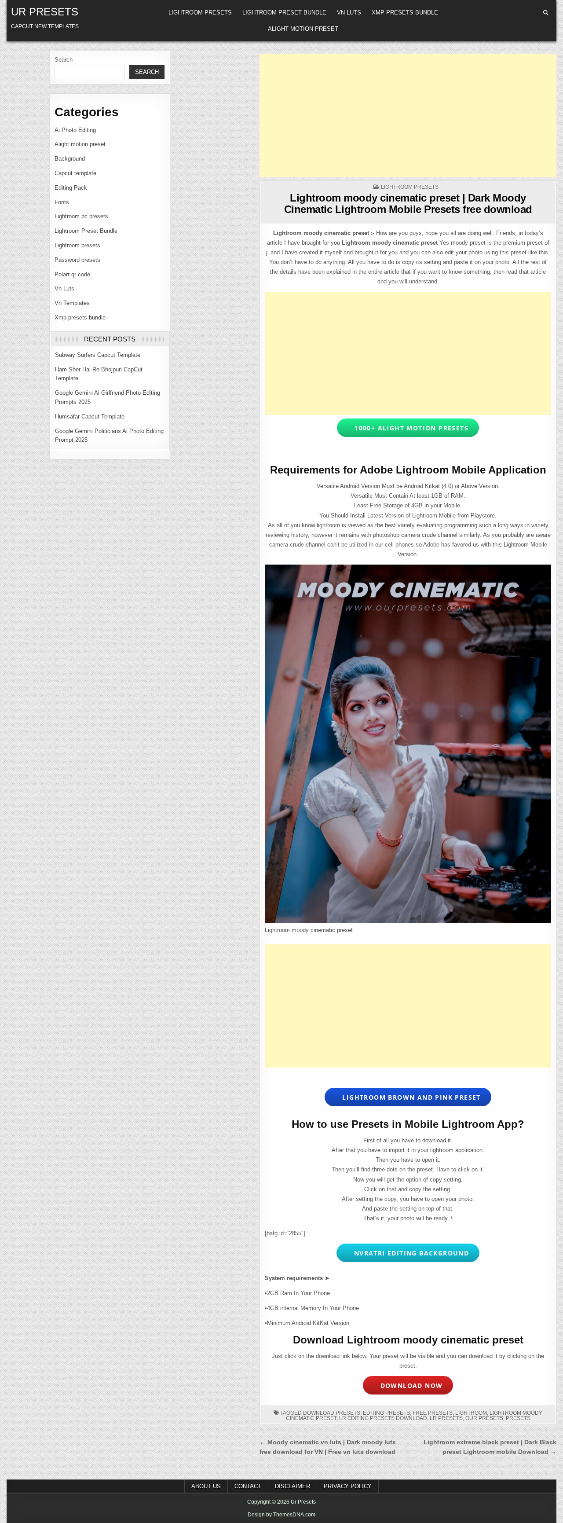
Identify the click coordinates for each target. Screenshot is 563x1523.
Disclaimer (292, 1486)
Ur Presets (44, 12)
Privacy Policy (348, 1486)
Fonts (62, 202)
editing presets (386, 1413)
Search (64, 59)
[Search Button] (546, 12)
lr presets (446, 1418)
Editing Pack (71, 187)
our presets (484, 1418)
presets (518, 1418)
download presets (331, 1413)
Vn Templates (72, 303)
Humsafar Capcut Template (89, 416)
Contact (247, 1486)
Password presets (77, 260)
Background (70, 158)
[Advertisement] (408, 115)
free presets (433, 1413)
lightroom (471, 1413)
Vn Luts (349, 12)
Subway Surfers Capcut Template (97, 355)
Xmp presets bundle (405, 12)
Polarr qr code (72, 274)
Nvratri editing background (409, 1253)
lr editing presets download (383, 1418)
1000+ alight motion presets (409, 428)
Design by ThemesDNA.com (281, 1515)
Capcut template (75, 173)
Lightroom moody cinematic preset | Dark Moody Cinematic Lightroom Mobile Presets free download (408, 203)
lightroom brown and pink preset (409, 1097)
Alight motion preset (303, 29)
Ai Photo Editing (75, 130)
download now (409, 1385)
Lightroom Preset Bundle (284, 12)
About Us (206, 1486)
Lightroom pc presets (81, 216)
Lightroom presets (200, 12)
